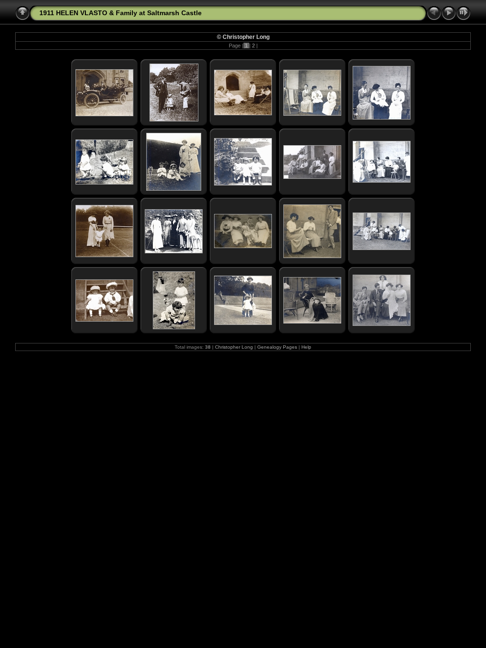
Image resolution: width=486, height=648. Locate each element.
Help (306, 347)
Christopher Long (234, 347)
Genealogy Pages (277, 347)
